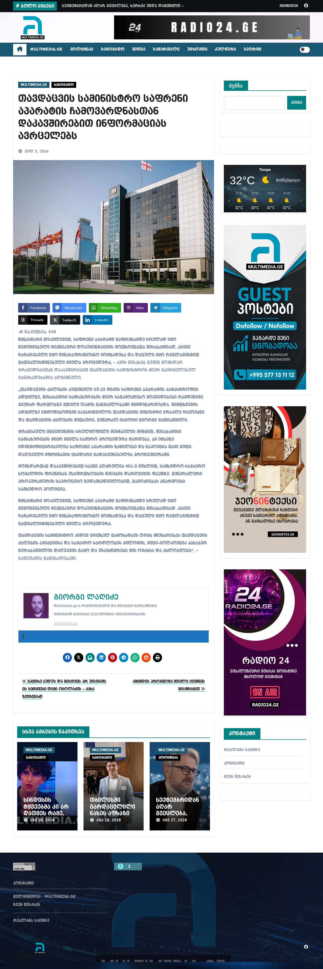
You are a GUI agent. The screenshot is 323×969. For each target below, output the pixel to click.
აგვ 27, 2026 (175, 820)
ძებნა (236, 86)
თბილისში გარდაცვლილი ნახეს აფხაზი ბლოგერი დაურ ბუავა (113, 813)
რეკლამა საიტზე (242, 750)
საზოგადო (113, 49)
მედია (139, 49)
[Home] (19, 50)
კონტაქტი (234, 763)
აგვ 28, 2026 (108, 820)
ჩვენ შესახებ (237, 777)
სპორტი (252, 49)
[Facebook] (23, 636)
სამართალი (166, 49)
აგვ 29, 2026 (42, 820)
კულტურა (225, 49)
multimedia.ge (66, 623)
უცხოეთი (197, 49)
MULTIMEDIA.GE (46, 49)
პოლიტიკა (81, 49)
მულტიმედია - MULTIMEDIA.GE (44, 897)
